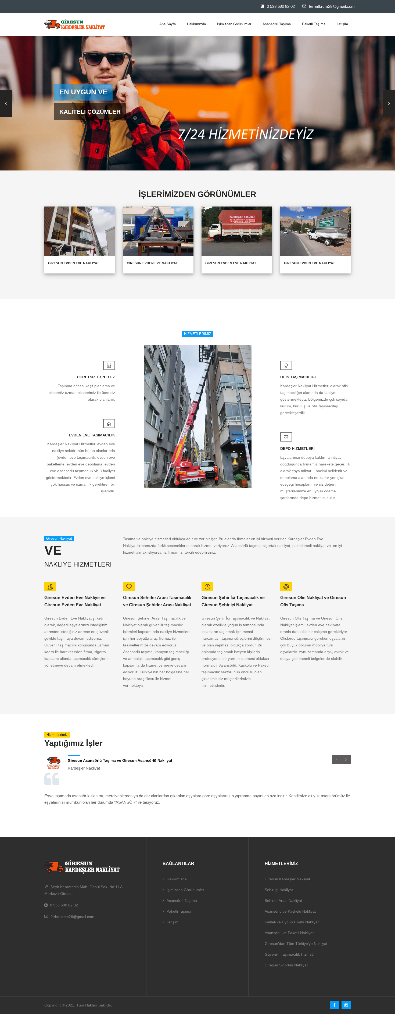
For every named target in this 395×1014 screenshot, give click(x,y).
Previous (6, 103)
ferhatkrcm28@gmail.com (332, 6)
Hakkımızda (196, 24)
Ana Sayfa (167, 24)
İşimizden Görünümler (234, 24)
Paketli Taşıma (313, 24)
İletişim (342, 24)
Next (389, 103)
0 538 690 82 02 (281, 6)
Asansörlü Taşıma (277, 24)
